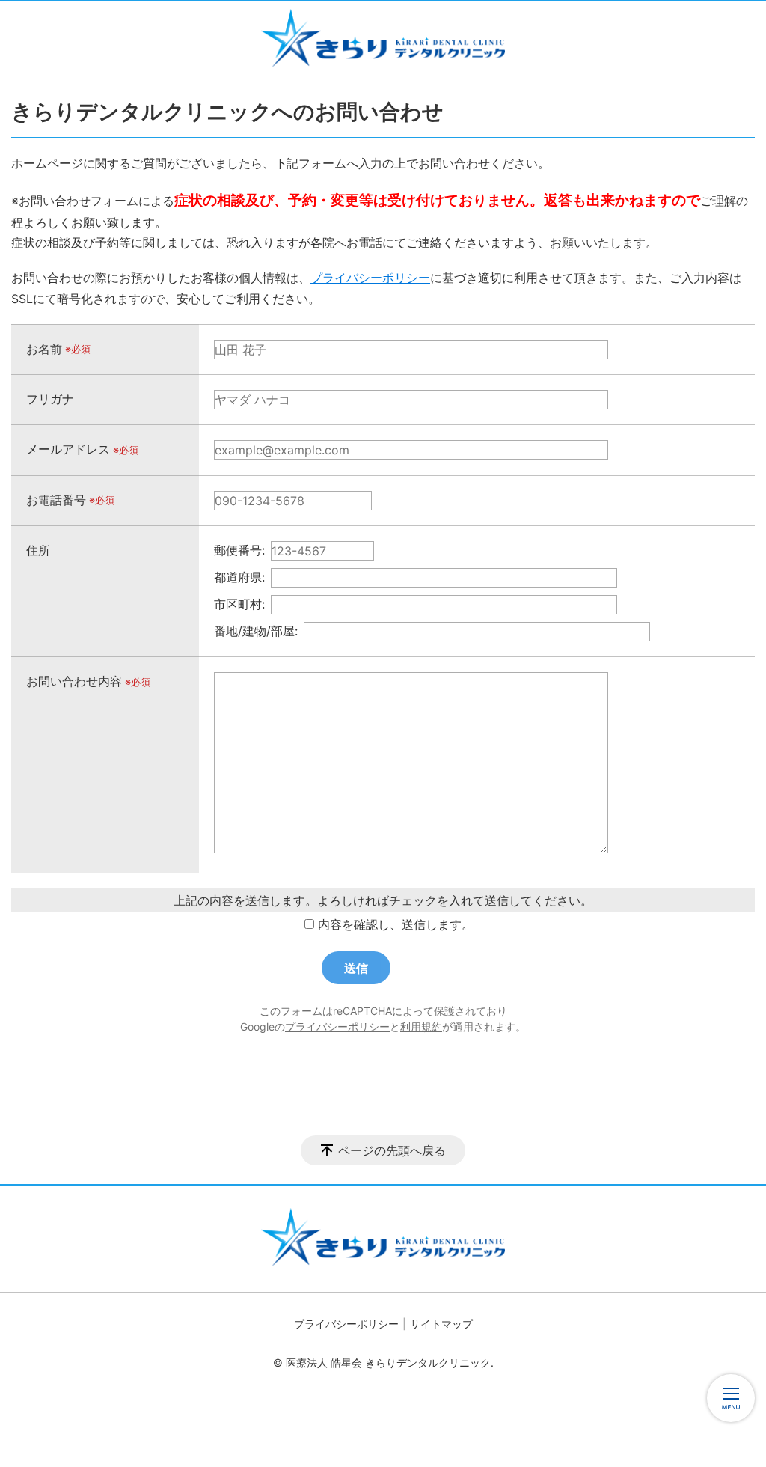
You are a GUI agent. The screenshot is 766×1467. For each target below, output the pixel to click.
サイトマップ (441, 1323)
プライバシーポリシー (370, 277)
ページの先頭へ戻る (392, 1150)
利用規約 (421, 1026)
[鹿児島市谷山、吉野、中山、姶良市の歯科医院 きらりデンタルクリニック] (383, 38)
